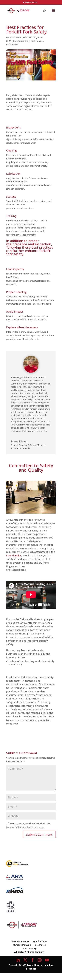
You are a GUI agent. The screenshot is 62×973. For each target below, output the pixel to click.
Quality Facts (40, 941)
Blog (27, 40)
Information (12, 44)
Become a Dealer (20, 941)
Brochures (40, 944)
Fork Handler (37, 40)
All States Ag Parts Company (29, 951)
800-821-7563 (31, 2)
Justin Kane (15, 37)
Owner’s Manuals (22, 944)
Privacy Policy (29, 948)
